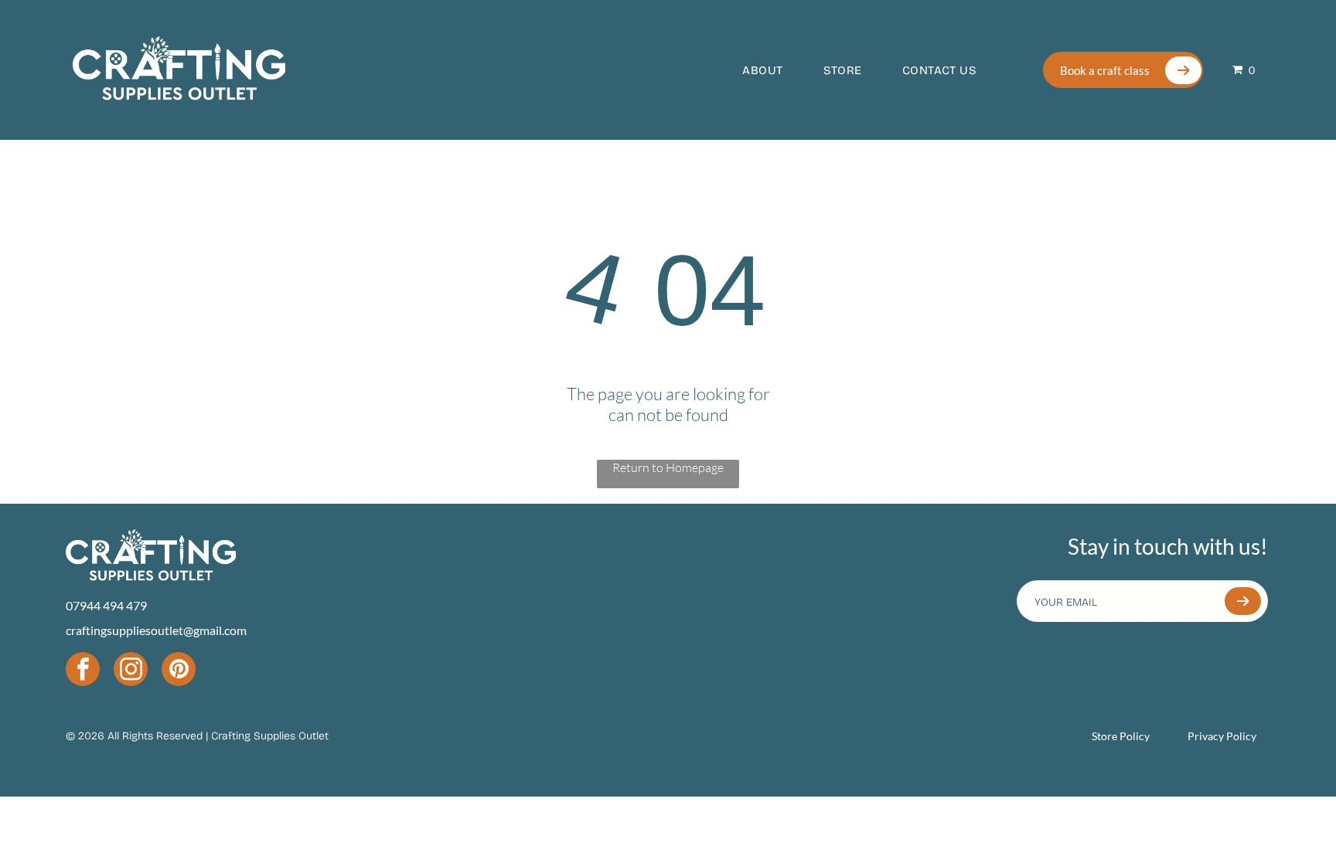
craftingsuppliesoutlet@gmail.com (156, 630)
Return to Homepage (668, 467)
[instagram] (131, 671)
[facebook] (83, 671)
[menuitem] (748, 70)
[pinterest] (179, 671)
